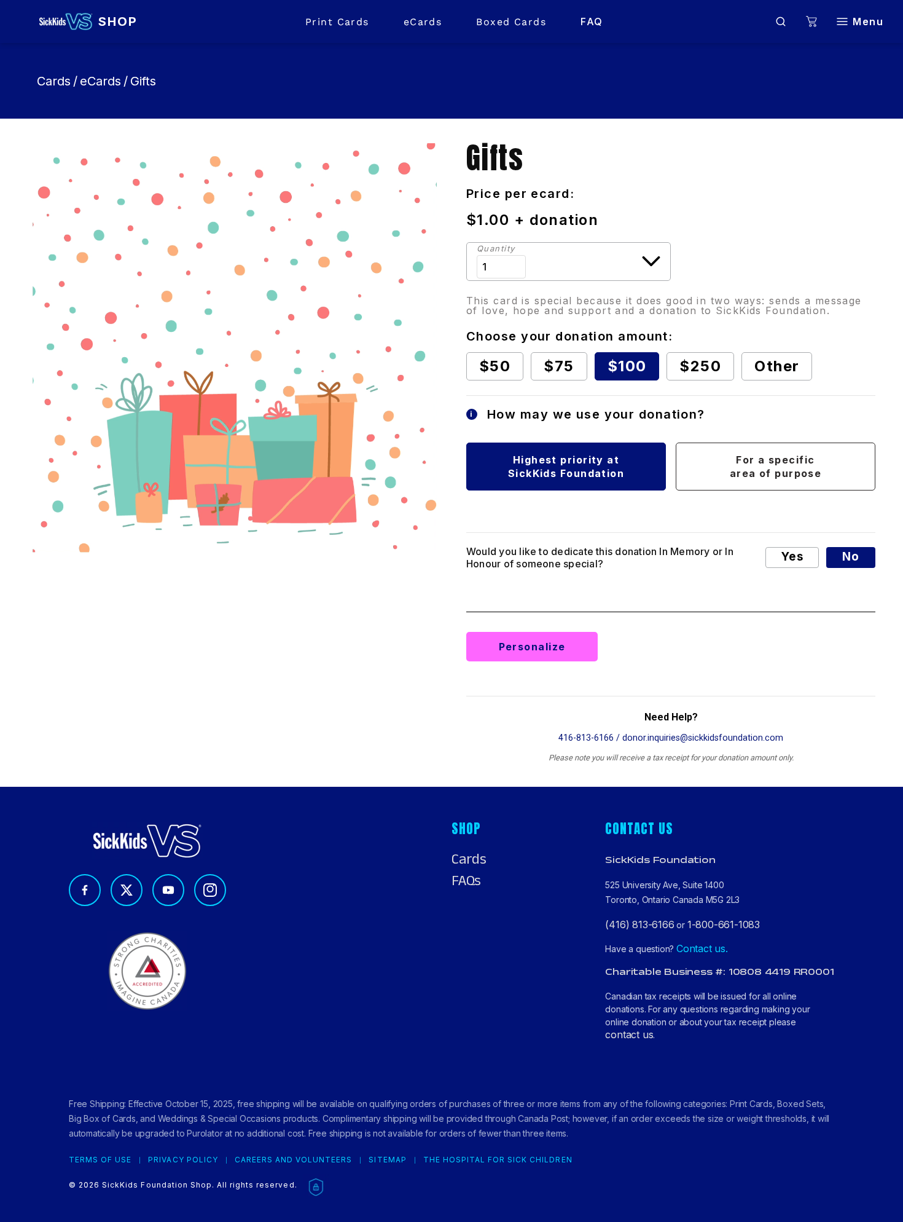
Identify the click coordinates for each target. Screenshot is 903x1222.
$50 (494, 366)
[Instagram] (210, 890)
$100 (627, 366)
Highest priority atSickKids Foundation (566, 466)
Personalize (532, 647)
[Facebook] (85, 890)
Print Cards (337, 22)
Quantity (496, 249)
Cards (54, 81)
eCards (423, 22)
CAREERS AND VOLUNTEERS (294, 1160)
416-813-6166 (586, 738)
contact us (629, 1034)
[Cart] (811, 22)
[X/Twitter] (127, 890)
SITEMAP (387, 1160)
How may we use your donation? (587, 414)
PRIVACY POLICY (182, 1160)
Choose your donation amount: (569, 336)
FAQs (466, 880)
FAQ (591, 21)
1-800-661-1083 (723, 924)
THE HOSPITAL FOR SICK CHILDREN (498, 1160)
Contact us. (702, 948)
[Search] (780, 21)
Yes (792, 557)
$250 (700, 366)
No (850, 557)
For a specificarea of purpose (776, 466)
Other (776, 366)
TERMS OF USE (100, 1160)
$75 (559, 366)
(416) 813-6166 (639, 924)
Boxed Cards (511, 22)
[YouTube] (168, 890)
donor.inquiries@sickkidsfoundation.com (702, 738)
